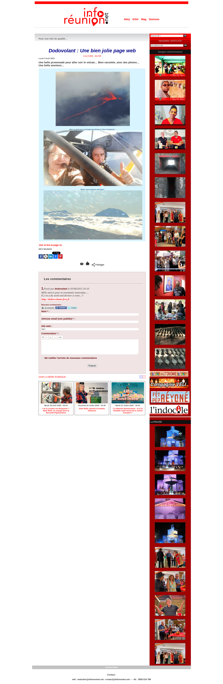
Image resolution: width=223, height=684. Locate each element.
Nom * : (45, 311)
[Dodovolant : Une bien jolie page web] (92, 69)
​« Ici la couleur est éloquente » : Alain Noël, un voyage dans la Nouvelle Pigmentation (56, 411)
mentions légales (111, 667)
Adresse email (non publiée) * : (58, 318)
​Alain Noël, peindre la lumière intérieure (92, 410)
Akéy (127, 19)
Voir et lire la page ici (50, 245)
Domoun (154, 19)
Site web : (46, 326)
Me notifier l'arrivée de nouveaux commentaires (71, 358)
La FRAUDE (156, 422)
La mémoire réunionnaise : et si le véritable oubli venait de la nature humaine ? (128, 411)
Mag (144, 19)
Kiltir (136, 19)
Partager (99, 264)
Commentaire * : (50, 333)
